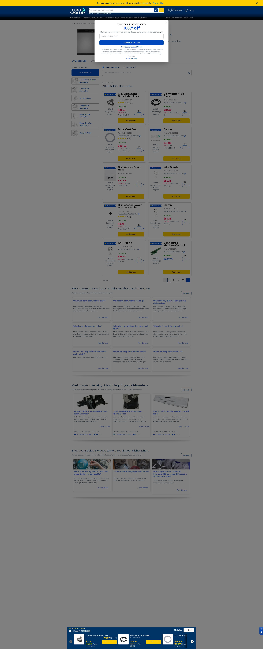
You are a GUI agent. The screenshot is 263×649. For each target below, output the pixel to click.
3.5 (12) (115, 638)
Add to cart (109, 642)
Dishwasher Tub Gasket (140, 635)
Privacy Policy (131, 58)
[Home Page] (78, 11)
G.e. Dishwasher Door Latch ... (98, 635)
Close (189, 630)
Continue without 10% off (131, 47)
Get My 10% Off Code (131, 43)
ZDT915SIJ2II (86, 631)
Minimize (177, 630)
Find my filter (158, 3)
